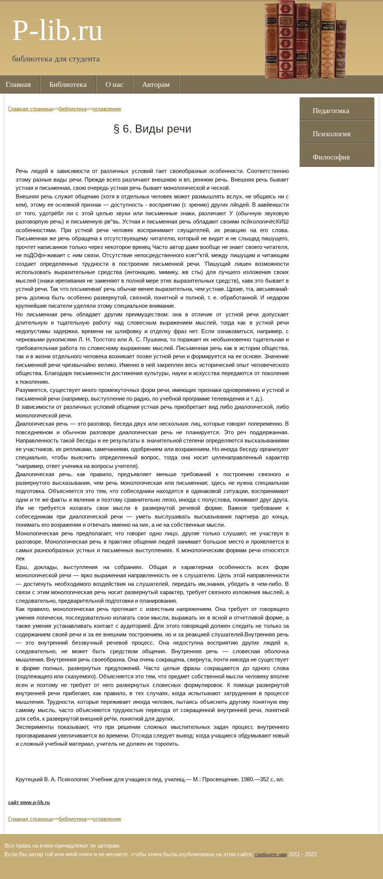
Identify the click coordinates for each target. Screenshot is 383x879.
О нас (114, 84)
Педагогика (331, 110)
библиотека (73, 109)
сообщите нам (271, 854)
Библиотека (68, 84)
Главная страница (30, 109)
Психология (331, 134)
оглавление (107, 109)
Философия (331, 157)
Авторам (156, 84)
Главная (18, 84)
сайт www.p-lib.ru (29, 802)
